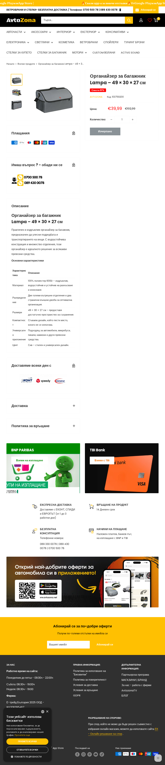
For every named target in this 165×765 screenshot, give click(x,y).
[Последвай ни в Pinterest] (89, 754)
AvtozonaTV (129, 690)
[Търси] (129, 20)
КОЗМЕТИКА (66, 42)
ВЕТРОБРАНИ (89, 42)
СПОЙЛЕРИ (110, 42)
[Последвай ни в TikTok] (102, 754)
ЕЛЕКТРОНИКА (16, 42)
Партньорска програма (135, 675)
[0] (156, 20)
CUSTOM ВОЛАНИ (103, 52)
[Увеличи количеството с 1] (132, 119)
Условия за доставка (85, 685)
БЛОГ (124, 695)
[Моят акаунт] (141, 20)
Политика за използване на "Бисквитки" (89, 672)
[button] (27, 757)
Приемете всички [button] (27, 741)
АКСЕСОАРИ (39, 32)
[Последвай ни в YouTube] (95, 754)
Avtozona (96, 96)
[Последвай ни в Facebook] (77, 754)
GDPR (76, 695)
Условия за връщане (85, 690)
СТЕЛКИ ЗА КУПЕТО (19, 52)
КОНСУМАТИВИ (115, 32)
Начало (10, 63)
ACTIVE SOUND (130, 52)
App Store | (21, 3)
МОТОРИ (77, 52)
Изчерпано (105, 131)
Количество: (98, 119)
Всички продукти (26, 63)
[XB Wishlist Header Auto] (149, 20)
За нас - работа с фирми (136, 685)
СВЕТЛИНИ (42, 42)
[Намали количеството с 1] (111, 119)
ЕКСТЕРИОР (88, 32)
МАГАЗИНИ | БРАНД (134, 680)
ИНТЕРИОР (64, 32)
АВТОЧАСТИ (14, 32)
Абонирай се (148, 9)
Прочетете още (22, 735)
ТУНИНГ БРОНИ (134, 42)
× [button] (47, 711)
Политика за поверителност (89, 680)
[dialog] (27, 735)
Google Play (138, 3)
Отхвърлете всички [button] (27, 749)
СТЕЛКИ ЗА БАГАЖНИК (52, 52)
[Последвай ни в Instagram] (83, 754)
